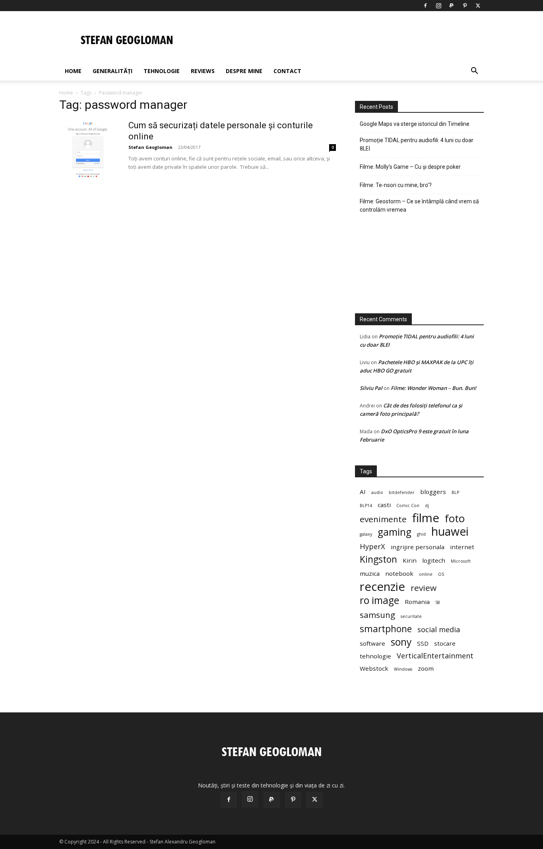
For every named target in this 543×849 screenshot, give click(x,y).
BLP (455, 492)
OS (441, 574)
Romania (417, 602)
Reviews (203, 71)
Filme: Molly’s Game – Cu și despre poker (410, 167)
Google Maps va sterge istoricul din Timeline (414, 124)
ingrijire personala (417, 547)
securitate (411, 616)
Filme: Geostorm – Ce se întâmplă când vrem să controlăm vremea (419, 205)
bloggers (433, 492)
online (425, 574)
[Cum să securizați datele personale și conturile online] (89, 149)
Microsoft (461, 561)
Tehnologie (162, 71)
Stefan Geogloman (150, 147)
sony (401, 642)
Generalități (112, 71)
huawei (450, 531)
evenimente (383, 519)
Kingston (378, 559)
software (372, 643)
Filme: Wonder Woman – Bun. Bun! (433, 388)
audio (377, 492)
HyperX (372, 546)
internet (462, 547)
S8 (437, 602)
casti (384, 505)
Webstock (374, 668)
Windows (403, 669)
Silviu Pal (371, 388)
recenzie (382, 587)
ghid (421, 534)
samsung (377, 615)
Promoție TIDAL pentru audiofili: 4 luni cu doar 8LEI (416, 144)
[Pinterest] (465, 5)
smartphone (386, 629)
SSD (423, 643)
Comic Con (407, 505)
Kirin (410, 560)
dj (427, 505)
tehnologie (375, 656)
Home (73, 71)
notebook (399, 573)
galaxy (366, 534)
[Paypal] (452, 5)
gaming (394, 532)
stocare (445, 643)
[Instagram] (438, 5)
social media (438, 629)
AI (363, 492)
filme (425, 518)
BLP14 (366, 505)
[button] (474, 71)
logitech (433, 560)
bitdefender (402, 492)
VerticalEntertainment (435, 656)
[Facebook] (425, 5)
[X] (478, 5)
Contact (287, 71)
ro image (379, 600)
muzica (370, 573)
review (423, 588)
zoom (426, 668)
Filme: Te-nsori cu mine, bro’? (396, 185)
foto (455, 518)
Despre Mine (244, 71)
